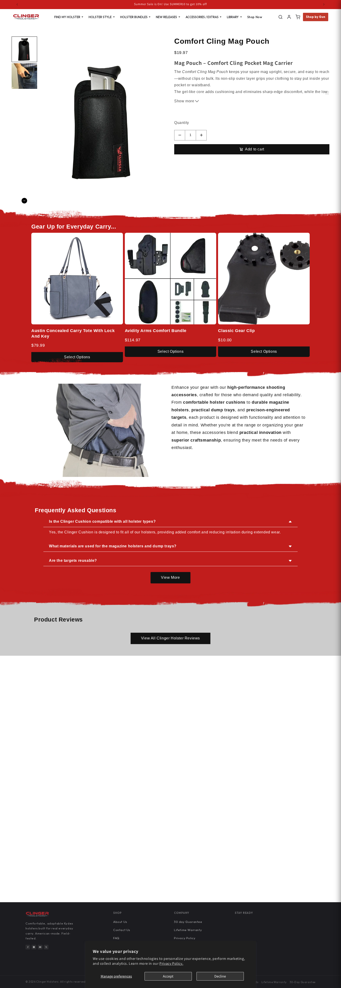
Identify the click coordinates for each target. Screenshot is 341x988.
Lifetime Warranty (188, 930)
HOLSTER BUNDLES (134, 17)
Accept (168, 976)
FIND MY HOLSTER (67, 17)
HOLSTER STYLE (100, 17)
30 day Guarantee (188, 922)
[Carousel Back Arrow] (24, 43)
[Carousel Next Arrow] (24, 200)
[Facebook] (28, 947)
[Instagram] (34, 947)
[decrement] (179, 135)
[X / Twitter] (46, 947)
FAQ (116, 938)
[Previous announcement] (17, 4)
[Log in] (289, 16)
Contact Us (121, 930)
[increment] (201, 135)
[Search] (280, 16)
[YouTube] (40, 947)
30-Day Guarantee (302, 982)
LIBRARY (233, 17)
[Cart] (297, 16)
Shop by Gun (315, 17)
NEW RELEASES (166, 17)
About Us (120, 922)
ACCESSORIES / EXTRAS (202, 17)
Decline (220, 976)
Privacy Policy (184, 938)
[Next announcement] (324, 4)
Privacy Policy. (171, 963)
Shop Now (254, 17)
